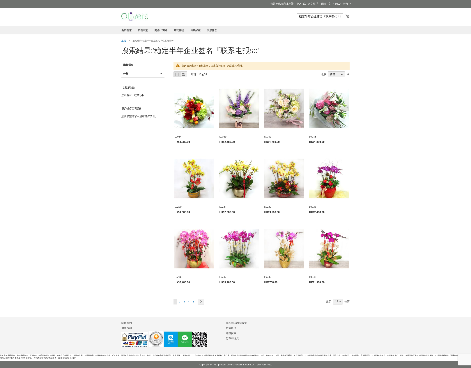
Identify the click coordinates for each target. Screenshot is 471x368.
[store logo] (134, 16)
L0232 (267, 206)
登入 (299, 3)
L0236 (178, 277)
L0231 (222, 206)
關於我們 (126, 323)
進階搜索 (231, 333)
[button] (343, 4)
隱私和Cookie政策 (236, 323)
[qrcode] (186, 346)
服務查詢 (126, 328)
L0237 (222, 277)
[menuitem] (126, 30)
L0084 (178, 136)
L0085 (267, 136)
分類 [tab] (125, 73)
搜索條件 (231, 328)
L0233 (312, 206)
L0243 (312, 277)
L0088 (312, 136)
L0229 (178, 206)
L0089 (222, 136)
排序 (323, 74)
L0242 (267, 277)
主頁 (123, 40)
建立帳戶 (313, 3)
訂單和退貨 (232, 338)
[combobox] (320, 16)
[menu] (235, 30)
